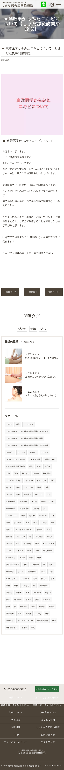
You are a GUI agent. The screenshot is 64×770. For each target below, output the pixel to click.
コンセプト (28, 424)
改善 (47, 487)
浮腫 (20, 614)
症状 (49, 494)
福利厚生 (47, 473)
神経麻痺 (23, 501)
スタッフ (33, 452)
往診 (51, 572)
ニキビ (9, 550)
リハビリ (10, 621)
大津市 (9, 424)
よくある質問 (34, 459)
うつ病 (34, 501)
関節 (35, 579)
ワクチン (25, 579)
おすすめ (29, 480)
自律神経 (18, 600)
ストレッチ (28, 487)
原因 (52, 480)
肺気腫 (44, 579)
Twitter (9, 543)
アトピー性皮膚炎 (13, 480)
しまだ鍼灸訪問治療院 (15, 466)
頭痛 (18, 487)
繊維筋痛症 (44, 586)
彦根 (52, 579)
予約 (33, 628)
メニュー (21, 452)
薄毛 (16, 473)
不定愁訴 (39, 536)
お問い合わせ (50, 459)
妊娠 (54, 621)
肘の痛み (37, 593)
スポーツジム (11, 515)
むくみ (20, 572)
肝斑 (39, 557)
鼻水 (27, 593)
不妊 (37, 543)
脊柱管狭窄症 (11, 628)
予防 (45, 508)
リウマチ (43, 515)
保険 (23, 515)
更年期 (9, 536)
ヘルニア (39, 494)
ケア (35, 522)
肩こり (9, 487)
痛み (48, 529)
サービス (10, 452)
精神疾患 (27, 543)
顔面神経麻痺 (42, 621)
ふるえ (38, 614)
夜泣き (42, 607)
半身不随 (35, 564)
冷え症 (50, 536)
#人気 (43, 328)
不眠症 (52, 607)
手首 (8, 586)
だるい (51, 564)
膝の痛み (27, 494)
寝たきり (25, 473)
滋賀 (31, 466)
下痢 (37, 550)
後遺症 (22, 557)
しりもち (47, 600)
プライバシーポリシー (15, 459)
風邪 (16, 586)
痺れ (47, 614)
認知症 (9, 529)
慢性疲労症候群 (12, 564)
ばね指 (32, 515)
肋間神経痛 (48, 550)
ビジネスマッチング (24, 529)
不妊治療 (10, 614)
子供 (31, 557)
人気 (8, 473)
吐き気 (9, 593)
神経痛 (28, 614)
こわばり (25, 586)
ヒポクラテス (48, 543)
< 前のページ (10, 292)
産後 (27, 522)
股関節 (39, 529)
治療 (18, 494)
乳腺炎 (36, 508)
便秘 (29, 550)
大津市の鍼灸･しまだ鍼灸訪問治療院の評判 (24, 438)
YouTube (23, 607)
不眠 (39, 487)
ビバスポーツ (11, 579)
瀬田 (25, 564)
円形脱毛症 (24, 508)
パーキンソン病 (47, 501)
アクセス (44, 452)
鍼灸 (18, 424)
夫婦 (8, 600)
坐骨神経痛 (11, 501)
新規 (33, 607)
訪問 (37, 600)
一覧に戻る (32, 292)
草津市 (24, 628)
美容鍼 (47, 466)
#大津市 (22, 328)
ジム (53, 522)
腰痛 (39, 466)
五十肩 (9, 494)
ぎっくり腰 (41, 480)
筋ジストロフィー (25, 621)
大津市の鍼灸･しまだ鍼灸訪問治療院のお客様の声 (27, 445)
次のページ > (54, 292)
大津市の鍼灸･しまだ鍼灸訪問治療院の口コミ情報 (27, 431)
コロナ (44, 522)
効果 (8, 522)
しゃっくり (11, 557)
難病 (17, 543)
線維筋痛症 (11, 508)
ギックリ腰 (20, 536)
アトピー (19, 550)
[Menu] (58, 4)
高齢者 (19, 593)
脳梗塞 (36, 473)
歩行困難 (18, 522)
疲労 (43, 572)
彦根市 (28, 600)
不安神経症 (32, 572)
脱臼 (8, 607)
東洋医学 (10, 572)
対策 (52, 515)
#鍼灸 (33, 328)
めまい (48, 593)
